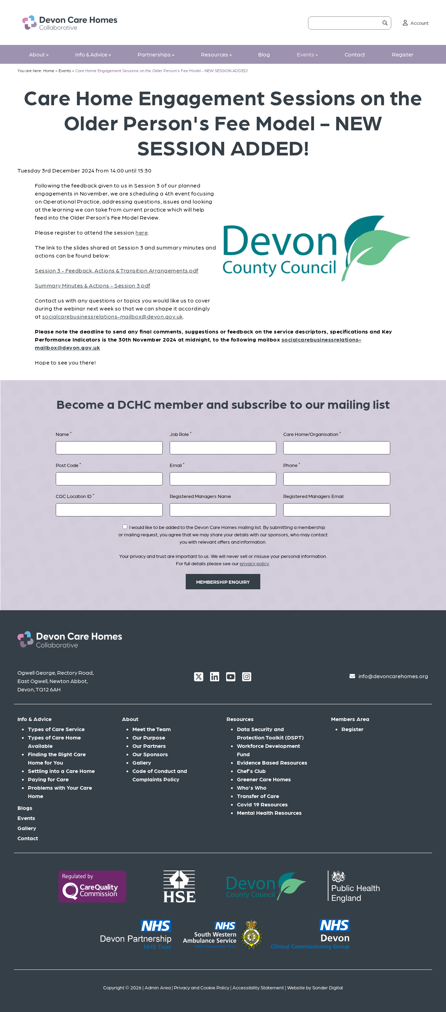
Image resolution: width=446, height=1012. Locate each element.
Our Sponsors (150, 754)
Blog (264, 54)
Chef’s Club (251, 770)
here (142, 232)
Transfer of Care (258, 795)
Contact (355, 54)
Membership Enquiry (223, 581)
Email (177, 465)
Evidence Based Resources (272, 762)
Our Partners (149, 745)
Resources (216, 54)
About (38, 54)
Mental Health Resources (269, 812)
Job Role (180, 434)
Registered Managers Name (200, 496)
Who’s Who (252, 787)
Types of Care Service (56, 729)
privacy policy (254, 563)
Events (307, 54)
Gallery (26, 828)
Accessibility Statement (258, 987)
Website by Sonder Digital (315, 987)
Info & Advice (93, 54)
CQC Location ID (75, 496)
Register (403, 54)
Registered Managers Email (313, 496)
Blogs (24, 807)
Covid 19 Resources (262, 804)
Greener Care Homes (264, 779)
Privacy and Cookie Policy (201, 987)
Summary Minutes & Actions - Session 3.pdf (93, 285)
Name (63, 434)
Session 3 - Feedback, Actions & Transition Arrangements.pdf (117, 270)
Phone (291, 465)
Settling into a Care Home (61, 770)
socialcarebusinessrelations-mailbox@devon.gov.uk (112, 316)
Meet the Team (151, 729)
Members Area (350, 718)
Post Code (68, 465)
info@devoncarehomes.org (393, 676)
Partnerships (156, 54)
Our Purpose (148, 737)
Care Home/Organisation (312, 434)
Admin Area (158, 987)
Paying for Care (48, 779)
